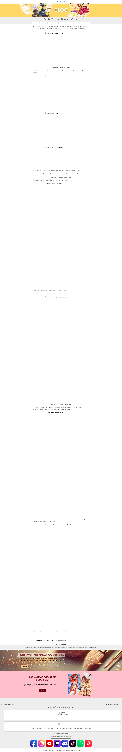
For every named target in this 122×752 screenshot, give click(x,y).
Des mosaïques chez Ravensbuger (8, 704)
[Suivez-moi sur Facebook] (33, 743)
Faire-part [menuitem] (35, 2)
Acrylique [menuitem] (86, 3)
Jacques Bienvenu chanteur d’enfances (46, 640)
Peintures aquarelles (80, 22)
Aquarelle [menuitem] (78, 3)
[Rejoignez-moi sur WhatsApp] (80, 743)
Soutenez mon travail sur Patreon (42, 655)
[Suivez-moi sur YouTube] (49, 743)
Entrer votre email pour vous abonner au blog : (61, 736)
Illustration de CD (62, 22)
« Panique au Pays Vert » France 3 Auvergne (42, 635)
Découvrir (25, 666)
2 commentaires (43, 22)
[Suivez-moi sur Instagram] (41, 743)
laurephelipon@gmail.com (91, 647)
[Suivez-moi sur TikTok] (72, 743)
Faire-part (50, 22)
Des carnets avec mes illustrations (113, 704)
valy (63, 712)
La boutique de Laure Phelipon (42, 679)
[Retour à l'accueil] (61, 1)
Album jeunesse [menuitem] (44, 3)
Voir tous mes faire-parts (61, 644)
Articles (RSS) (77, 750)
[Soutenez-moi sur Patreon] (88, 743)
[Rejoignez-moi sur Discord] (64, 743)
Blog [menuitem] (52, 3)
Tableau (87, 22)
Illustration (56, 22)
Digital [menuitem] (72, 3)
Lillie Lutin (62, 724)
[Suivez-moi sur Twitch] (57, 743)
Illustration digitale (71, 22)
